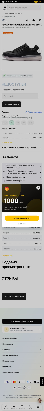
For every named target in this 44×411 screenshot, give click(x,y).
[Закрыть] (38, 188)
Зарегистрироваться (22, 218)
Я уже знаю (22, 223)
